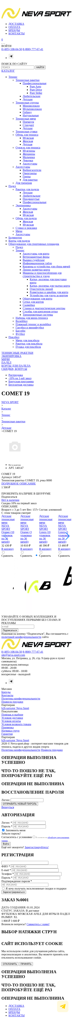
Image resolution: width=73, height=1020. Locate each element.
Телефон (7, 873)
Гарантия (7, 733)
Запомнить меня (15, 830)
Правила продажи (12, 701)
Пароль (6, 826)
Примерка (7, 727)
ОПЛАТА (14, 27)
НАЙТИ (40, 67)
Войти (6, 844)
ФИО (5, 866)
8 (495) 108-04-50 (11, 49)
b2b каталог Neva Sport (15, 708)
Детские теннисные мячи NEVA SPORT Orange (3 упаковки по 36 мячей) (27, 529)
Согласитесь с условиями (16, 837)
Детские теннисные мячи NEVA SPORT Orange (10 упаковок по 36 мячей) (8, 529)
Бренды (6, 692)
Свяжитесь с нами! (38, 924)
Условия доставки (12, 717)
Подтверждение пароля (16, 881)
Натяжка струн (10, 730)
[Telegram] (11, 57)
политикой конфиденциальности (21, 636)
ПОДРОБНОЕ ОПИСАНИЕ (18, 483)
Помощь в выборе (12, 714)
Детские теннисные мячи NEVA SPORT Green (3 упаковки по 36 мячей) (64, 529)
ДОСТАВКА (16, 23)
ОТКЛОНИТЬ (10, 964)
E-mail (6, 870)
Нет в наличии (10, 500)
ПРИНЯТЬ (26, 964)
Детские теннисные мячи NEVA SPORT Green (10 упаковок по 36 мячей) (45, 529)
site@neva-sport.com (13, 654)
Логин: (5, 799)
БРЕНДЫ (14, 30)
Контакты (7, 695)
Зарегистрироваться (14, 892)
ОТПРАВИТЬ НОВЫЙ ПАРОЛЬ (20, 804)
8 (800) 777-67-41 (33, 49)
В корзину (7, 548)
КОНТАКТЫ (17, 33)
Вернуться (7, 807)
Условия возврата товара (16, 724)
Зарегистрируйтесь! (37, 847)
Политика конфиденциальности (20, 698)
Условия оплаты (11, 721)
